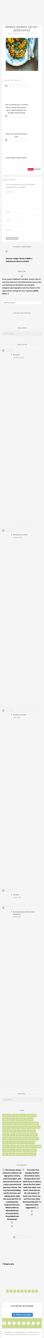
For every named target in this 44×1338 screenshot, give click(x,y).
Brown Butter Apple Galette (16, 158)
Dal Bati (16, 895)
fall (12, 1134)
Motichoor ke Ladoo (20, 535)
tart (5, 1154)
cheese (29, 1119)
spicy (34, 1150)
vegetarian (21, 1154)
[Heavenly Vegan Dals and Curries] (7, 254)
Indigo (16, 258)
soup (19, 1150)
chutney (6, 1127)
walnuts (32, 1154)
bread (5, 1119)
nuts (13, 1146)
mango (5, 1146)
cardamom (20, 1119)
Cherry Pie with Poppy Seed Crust (16, 135)
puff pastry (35, 1146)
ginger (33, 1134)
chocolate (7, 1123)
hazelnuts (7, 1138)
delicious (21, 1131)
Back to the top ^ (32, 1334)
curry (13, 1131)
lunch (31, 1142)
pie (27, 1146)
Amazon (9, 258)
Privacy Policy (34, 1332)
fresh (19, 1134)
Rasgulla (16, 355)
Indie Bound (11, 261)
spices (26, 1150)
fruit (26, 1134)
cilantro (16, 1127)
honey (35, 1138)
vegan (12, 1154)
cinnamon (26, 1127)
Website (9, 229)
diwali (5, 1134)
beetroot (31, 1115)
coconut (35, 1127)
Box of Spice (22, 12)
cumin (5, 1131)
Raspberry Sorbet (19, 715)
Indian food (22, 1142)
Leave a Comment (31, 33)
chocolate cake (20, 1123)
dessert (31, 1131)
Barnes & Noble (23, 261)
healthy (17, 1138)
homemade (27, 1138)
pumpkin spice (8, 1150)
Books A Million (26, 258)
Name (8, 212)
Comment (10, 192)
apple (15, 1115)
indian (12, 1142)
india (5, 1142)
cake (12, 1119)
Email (8, 221)
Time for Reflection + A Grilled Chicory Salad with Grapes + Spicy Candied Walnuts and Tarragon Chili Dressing (16, 109)
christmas (33, 1123)
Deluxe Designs (19, 1334)
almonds (6, 1115)
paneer (20, 1146)
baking (22, 1115)
